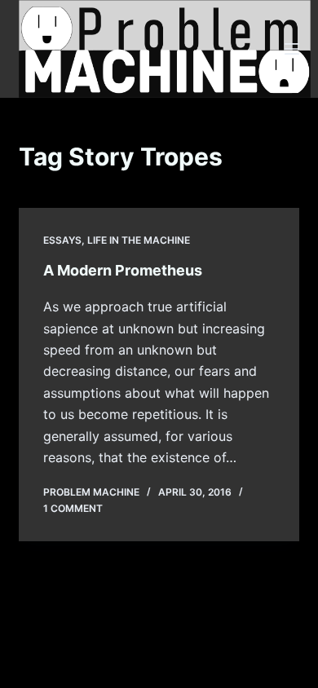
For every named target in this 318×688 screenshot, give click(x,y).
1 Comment (73, 508)
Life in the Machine (138, 240)
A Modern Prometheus (122, 270)
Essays (62, 240)
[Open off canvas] (292, 49)
